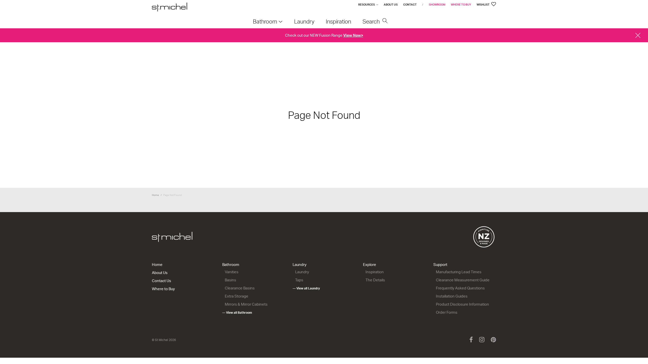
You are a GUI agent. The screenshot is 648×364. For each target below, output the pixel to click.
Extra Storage (236, 296)
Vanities (231, 271)
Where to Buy (461, 4)
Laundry (300, 264)
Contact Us (161, 280)
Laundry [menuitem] (304, 21)
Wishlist (483, 4)
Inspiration (375, 271)
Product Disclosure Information (462, 304)
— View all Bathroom (237, 312)
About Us (391, 4)
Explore (369, 264)
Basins (230, 280)
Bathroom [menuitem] (265, 21)
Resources (366, 4)
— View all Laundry (306, 288)
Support (440, 264)
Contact (410, 4)
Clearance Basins (240, 288)
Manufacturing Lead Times (458, 271)
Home (155, 194)
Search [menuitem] (371, 21)
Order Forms (446, 312)
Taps (299, 280)
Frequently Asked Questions (460, 288)
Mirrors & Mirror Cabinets (246, 304)
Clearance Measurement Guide (463, 280)
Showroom (437, 4)
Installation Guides (452, 296)
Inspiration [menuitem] (338, 21)
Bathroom (230, 264)
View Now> (353, 35)
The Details (375, 280)
